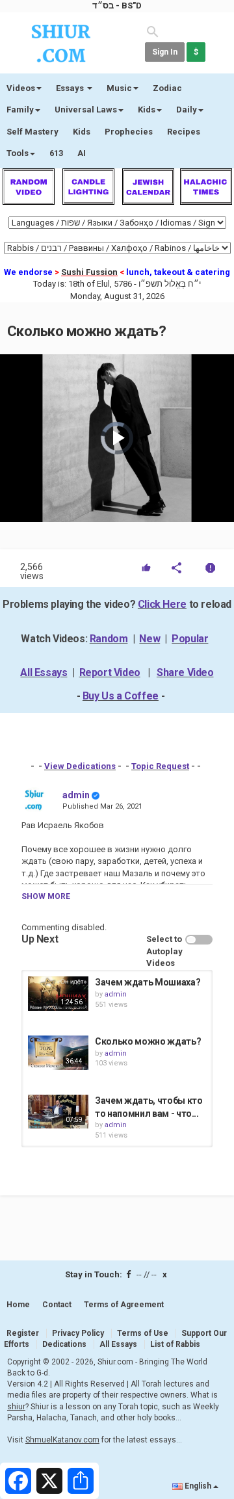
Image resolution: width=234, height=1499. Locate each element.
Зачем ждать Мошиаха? (147, 982)
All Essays (43, 672)
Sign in (164, 52)
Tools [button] (17, 153)
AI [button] (81, 153)
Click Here (162, 604)
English (198, 1486)
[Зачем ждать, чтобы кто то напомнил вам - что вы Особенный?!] (58, 1111)
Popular (190, 638)
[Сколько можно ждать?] (58, 1052)
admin (76, 795)
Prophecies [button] (129, 132)
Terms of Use (142, 1333)
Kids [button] (146, 109)
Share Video (185, 672)
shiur (16, 1406)
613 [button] (56, 153)
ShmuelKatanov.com (62, 1439)
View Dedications (80, 766)
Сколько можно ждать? (148, 1041)
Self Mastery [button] (32, 132)
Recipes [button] (183, 132)
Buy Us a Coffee (121, 696)
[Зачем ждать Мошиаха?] (58, 993)
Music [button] (119, 88)
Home (18, 1304)
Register (22, 1333)
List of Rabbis (175, 1344)
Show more (45, 896)
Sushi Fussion (89, 272)
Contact (57, 1304)
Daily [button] (186, 109)
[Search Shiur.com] (153, 31)
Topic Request (160, 766)
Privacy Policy (78, 1333)
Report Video (109, 672)
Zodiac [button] (167, 88)
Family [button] (20, 109)
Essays (71, 88)
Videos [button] (20, 88)
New (149, 638)
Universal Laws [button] (86, 109)
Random (109, 638)
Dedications (64, 1344)
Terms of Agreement (124, 1304)
